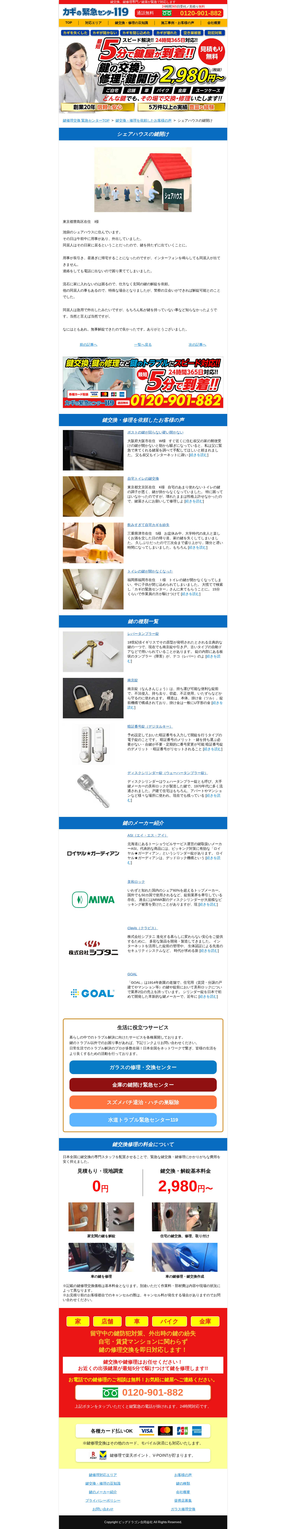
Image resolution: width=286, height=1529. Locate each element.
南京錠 (132, 680)
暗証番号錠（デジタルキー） (150, 726)
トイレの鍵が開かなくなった (150, 571)
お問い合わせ (102, 1509)
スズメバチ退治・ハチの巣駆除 (143, 1102)
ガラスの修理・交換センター (143, 1067)
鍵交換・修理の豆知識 (131, 23)
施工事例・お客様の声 (177, 23)
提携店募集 (183, 1501)
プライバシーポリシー (102, 1501)
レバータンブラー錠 (143, 634)
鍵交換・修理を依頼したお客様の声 (144, 120)
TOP (68, 22)
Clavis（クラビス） (142, 928)
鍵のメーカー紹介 (103, 1492)
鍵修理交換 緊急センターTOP (86, 120)
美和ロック (136, 882)
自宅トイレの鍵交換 (143, 479)
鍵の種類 (183, 1483)
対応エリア (93, 23)
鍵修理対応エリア (103, 1475)
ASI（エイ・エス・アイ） (147, 835)
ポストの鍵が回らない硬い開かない (155, 432)
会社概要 (214, 23)
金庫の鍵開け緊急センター (143, 1085)
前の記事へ (88, 345)
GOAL (132, 974)
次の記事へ (197, 345)
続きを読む (198, 455)
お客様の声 (183, 1475)
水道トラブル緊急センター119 (143, 1120)
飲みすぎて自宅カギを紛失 (148, 525)
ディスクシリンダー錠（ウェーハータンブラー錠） (167, 773)
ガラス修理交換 (183, 1509)
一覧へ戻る (143, 345)
